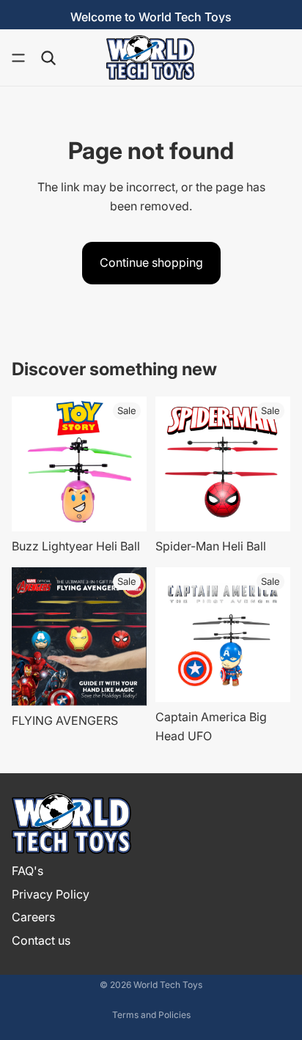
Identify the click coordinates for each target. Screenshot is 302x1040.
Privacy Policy (50, 894)
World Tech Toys (167, 984)
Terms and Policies (151, 1014)
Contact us (41, 940)
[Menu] (18, 58)
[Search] (48, 58)
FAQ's (27, 870)
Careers (33, 917)
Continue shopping (151, 262)
